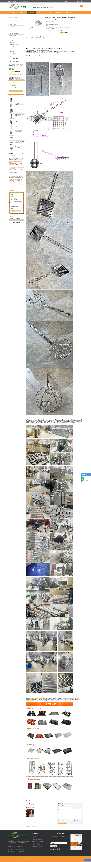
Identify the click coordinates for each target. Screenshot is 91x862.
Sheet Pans (11, 22)
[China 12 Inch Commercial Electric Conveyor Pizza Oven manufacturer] (11, 143)
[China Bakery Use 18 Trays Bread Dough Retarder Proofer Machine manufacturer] (11, 127)
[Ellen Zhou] (10, 69)
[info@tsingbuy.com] (30, 807)
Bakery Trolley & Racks (14, 37)
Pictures (31, 858)
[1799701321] (28, 807)
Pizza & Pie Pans (12, 35)
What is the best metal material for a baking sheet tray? (15, 186)
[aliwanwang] (32, 807)
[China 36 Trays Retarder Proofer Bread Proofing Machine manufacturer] (11, 132)
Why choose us (59, 12)
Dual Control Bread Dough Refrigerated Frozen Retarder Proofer (20, 120)
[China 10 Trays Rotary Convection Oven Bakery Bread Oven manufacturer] (11, 105)
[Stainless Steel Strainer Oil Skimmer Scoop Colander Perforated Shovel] (35, 26)
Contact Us (37, 858)
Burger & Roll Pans (13, 28)
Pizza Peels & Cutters (13, 44)
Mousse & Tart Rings (37, 844)
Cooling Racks (12, 40)
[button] (23, 203)
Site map (16, 858)
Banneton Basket (13, 51)
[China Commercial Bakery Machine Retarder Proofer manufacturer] (11, 116)
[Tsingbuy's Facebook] (73, 1)
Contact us (68, 12)
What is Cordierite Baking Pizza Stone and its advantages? (16, 163)
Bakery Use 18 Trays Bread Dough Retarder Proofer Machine (19, 126)
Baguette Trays (12, 24)
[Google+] (78, 1)
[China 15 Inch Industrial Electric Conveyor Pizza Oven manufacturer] (11, 137)
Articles (41, 12)
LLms (42, 858)
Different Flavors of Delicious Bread (15, 174)
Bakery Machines (13, 49)
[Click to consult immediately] (16, 93)
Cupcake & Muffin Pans (14, 31)
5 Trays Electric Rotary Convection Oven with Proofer (18, 109)
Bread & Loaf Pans (13, 26)
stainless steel (30, 800)
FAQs (26, 858)
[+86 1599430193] (33, 807)
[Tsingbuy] (17, 9)
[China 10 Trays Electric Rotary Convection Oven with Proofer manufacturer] (11, 100)
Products (32, 12)
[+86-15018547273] (27, 807)
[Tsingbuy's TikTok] (82, 1)
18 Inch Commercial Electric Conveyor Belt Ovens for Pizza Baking (19, 147)
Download (21, 858)
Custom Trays (12, 46)
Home (13, 12)
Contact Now (16, 71)
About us (22, 12)
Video (50, 12)
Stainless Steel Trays (13, 19)
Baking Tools (17, 14)
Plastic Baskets (12, 53)
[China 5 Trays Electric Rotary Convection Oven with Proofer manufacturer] (11, 110)
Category (12, 14)
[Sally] (13, 69)
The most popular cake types (14, 168)
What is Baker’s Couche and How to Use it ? (16, 180)
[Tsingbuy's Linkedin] (76, 1)
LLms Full (47, 858)
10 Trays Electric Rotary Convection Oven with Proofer (19, 99)
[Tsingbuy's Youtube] (80, 1)
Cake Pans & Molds (13, 33)
